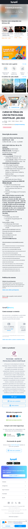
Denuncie (5, 297)
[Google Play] (16, 463)
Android (9, 330)
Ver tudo (24, 64)
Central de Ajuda (15, 445)
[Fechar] (26, 521)
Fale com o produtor (15, 401)
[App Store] (10, 463)
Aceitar (20, 526)
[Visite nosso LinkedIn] (9, 503)
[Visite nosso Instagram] (12, 503)
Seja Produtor (5, 489)
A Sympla (4, 493)
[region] (14, 524)
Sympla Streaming (20, 124)
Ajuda (3, 497)
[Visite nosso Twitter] (16, 503)
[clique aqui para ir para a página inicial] (14, 2)
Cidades (4, 482)
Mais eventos (15, 405)
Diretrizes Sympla (13, 516)
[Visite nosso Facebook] (19, 503)
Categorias (5, 485)
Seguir (15, 397)
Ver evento (14, 16)
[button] (4, 522)
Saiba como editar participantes (10, 290)
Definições (7, 526)
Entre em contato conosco (17, 513)
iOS (12, 329)
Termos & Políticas (17, 522)
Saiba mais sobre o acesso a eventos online (13, 339)
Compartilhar (15, 107)
